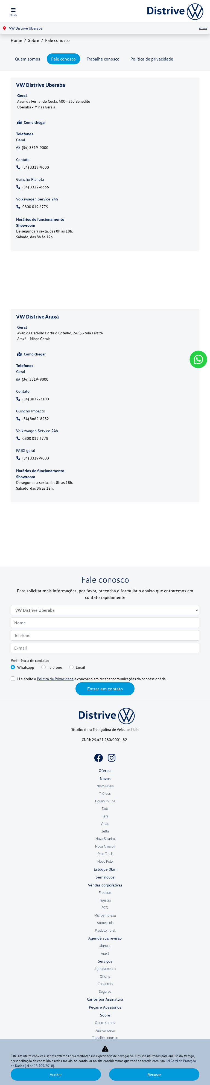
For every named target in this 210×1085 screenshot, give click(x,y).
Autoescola (105, 922)
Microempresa (105, 915)
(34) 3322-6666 (35, 187)
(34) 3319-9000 (35, 147)
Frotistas (105, 892)
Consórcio (105, 983)
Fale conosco (63, 59)
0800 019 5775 (35, 206)
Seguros (105, 991)
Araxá (105, 953)
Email (80, 667)
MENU (13, 14)
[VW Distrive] (173, 11)
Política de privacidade (151, 59)
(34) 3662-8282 (35, 418)
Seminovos (105, 877)
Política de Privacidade (55, 678)
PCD (105, 907)
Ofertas (105, 770)
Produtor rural (105, 930)
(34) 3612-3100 (35, 399)
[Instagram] (111, 757)
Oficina (105, 976)
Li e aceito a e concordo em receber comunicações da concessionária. (92, 678)
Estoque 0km (105, 869)
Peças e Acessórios (105, 1007)
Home (16, 40)
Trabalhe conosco (103, 59)
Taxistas (105, 900)
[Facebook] (98, 757)
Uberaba (105, 945)
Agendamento (105, 968)
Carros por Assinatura (105, 999)
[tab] (105, 106)
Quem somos (27, 59)
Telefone (55, 667)
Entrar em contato (105, 688)
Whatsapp (25, 667)
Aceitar (56, 1074)
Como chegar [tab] (35, 122)
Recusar (154, 1074)
